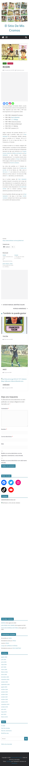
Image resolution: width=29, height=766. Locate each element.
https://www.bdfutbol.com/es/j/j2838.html (13, 240)
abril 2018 (3, 714)
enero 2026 (4, 674)
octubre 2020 (4, 699)
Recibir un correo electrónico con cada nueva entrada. (14, 462)
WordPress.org (4, 733)
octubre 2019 (4, 702)
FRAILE (14, 640)
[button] (24, 204)
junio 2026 (3, 662)
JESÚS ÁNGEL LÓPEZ (8, 263)
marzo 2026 (4, 669)
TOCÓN (5, 336)
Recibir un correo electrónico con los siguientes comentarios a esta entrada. (12, 454)
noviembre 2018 (5, 704)
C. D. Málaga (14, 119)
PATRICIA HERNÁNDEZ (19, 308)
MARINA (3, 623)
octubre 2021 (4, 697)
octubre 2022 (4, 694)
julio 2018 (3, 709)
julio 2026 (3, 659)
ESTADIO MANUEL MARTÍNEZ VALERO (14, 305)
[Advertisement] (14, 86)
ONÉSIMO (6, 385)
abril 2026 (3, 667)
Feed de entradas (5, 728)
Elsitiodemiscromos (20, 70)
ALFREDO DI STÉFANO (12, 645)
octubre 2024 (4, 689)
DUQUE (16, 255)
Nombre (4, 429)
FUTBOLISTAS (10, 63)
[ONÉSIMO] (14, 379)
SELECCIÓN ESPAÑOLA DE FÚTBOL (9, 628)
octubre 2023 (4, 692)
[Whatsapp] (13, 103)
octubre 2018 (4, 707)
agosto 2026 (4, 657)
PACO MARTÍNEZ (17, 648)
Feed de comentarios (6, 730)
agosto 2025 (4, 687)
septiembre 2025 (5, 684)
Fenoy (17, 159)
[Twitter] (7, 103)
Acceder (3, 725)
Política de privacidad (6, 744)
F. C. (7, 175)
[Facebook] (4, 103)
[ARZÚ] (14, 346)
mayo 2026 (4, 664)
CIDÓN (10, 638)
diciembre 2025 (5, 677)
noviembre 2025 (5, 679)
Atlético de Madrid (17, 153)
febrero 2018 (4, 717)
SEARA (4, 255)
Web (2, 444)
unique (3, 645)
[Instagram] (10, 103)
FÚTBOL (4, 63)
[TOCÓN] (14, 318)
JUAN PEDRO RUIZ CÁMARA (8, 625)
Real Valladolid (15, 117)
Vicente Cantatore (14, 162)
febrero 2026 (4, 672)
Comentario (5, 408)
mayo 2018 (4, 712)
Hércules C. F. (6, 172)
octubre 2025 (4, 682)
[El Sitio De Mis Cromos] (3, 37)
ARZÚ (5, 369)
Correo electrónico (7, 436)
